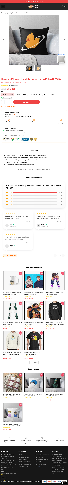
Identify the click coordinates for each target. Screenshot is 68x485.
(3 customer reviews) (14, 85)
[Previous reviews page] (55, 255)
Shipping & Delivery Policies (42, 454)
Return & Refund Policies (41, 459)
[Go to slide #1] (30, 68)
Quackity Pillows (25, 13)
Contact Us (38, 461)
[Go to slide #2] (38, 68)
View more (34, 362)
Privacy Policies (23, 459)
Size (2, 91)
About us (21, 454)
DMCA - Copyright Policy (25, 461)
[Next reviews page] (63, 255)
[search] (62, 6)
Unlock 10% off (3, 478)
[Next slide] (64, 39)
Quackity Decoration (13, 13)
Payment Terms (39, 457)
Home (3, 13)
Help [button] (65, 483)
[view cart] (65, 6)
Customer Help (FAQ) (40, 464)
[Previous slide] (4, 39)
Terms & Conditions (24, 457)
